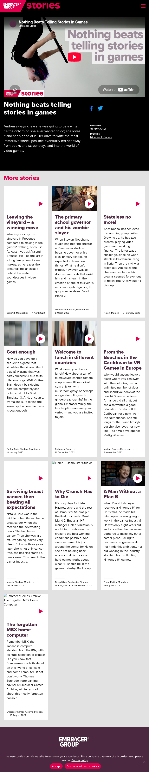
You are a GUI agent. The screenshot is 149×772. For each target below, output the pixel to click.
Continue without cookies (83, 766)
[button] (143, 6)
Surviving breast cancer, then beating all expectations (25, 499)
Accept (56, 766)
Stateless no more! (117, 219)
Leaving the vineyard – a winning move (22, 222)
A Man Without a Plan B (122, 494)
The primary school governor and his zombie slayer (73, 225)
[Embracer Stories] (30, 6)
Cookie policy (80, 760)
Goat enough (21, 351)
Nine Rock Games (101, 137)
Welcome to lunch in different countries (74, 357)
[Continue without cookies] (144, 762)
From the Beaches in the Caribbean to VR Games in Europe (123, 359)
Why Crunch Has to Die (73, 494)
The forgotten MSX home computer (22, 630)
